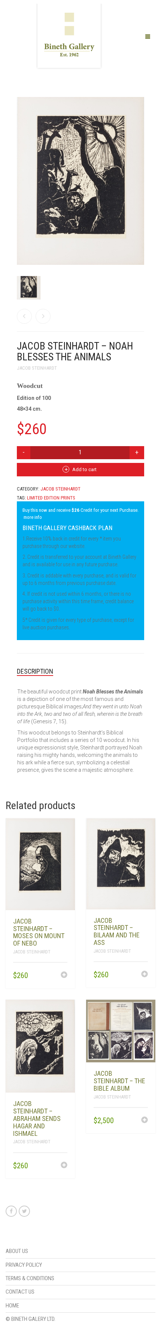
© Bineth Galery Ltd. (30, 1319)
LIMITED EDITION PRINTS (51, 498)
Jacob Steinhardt (37, 368)
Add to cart (84, 469)
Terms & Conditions (30, 1278)
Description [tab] (35, 671)
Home (12, 1305)
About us (17, 1251)
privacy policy (24, 1265)
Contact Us (20, 1291)
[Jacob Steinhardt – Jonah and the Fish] (24, 316)
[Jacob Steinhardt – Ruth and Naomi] (43, 316)
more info (33, 517)
